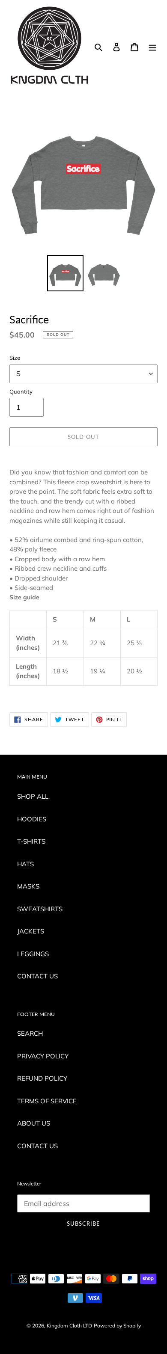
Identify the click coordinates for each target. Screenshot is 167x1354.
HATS (25, 864)
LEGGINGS (33, 954)
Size (14, 357)
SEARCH (30, 1033)
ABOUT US (33, 1123)
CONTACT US (37, 976)
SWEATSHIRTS (40, 909)
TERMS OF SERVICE (47, 1101)
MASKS (28, 886)
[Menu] (152, 46)
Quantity (21, 391)
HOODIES (31, 819)
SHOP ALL (32, 796)
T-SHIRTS (31, 841)
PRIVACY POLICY (43, 1056)
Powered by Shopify (117, 1325)
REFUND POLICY (42, 1078)
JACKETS (30, 931)
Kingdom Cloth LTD (69, 1325)
